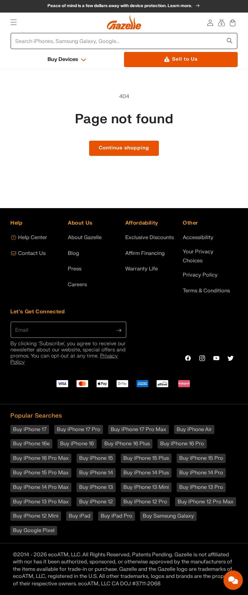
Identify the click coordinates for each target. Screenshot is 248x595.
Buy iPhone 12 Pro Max (205, 502)
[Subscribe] (119, 329)
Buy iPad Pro (116, 516)
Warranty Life (141, 269)
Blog (73, 253)
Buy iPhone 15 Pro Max (41, 472)
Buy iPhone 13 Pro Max (41, 502)
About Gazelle (85, 237)
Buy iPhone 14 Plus (146, 472)
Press (74, 269)
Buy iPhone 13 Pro (201, 487)
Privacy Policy (200, 275)
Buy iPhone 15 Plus (146, 458)
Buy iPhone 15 (96, 458)
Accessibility (198, 237)
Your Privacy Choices (198, 256)
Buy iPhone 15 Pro (201, 458)
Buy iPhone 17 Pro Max (138, 429)
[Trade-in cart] (221, 22)
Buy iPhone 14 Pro (201, 472)
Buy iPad (79, 516)
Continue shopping (124, 148)
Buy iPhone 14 (96, 472)
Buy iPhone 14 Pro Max (41, 487)
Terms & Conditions (206, 290)
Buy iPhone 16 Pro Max (41, 458)
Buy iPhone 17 (29, 429)
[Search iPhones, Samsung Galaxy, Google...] (230, 40)
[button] (13, 22)
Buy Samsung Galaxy (168, 516)
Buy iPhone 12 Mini (35, 516)
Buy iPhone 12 (96, 502)
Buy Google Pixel (34, 530)
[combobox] (124, 41)
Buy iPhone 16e (31, 443)
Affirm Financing (145, 253)
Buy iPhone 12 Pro (145, 502)
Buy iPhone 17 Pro (78, 429)
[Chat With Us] (233, 580)
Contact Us (32, 253)
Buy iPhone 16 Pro (182, 443)
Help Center (32, 237)
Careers (77, 284)
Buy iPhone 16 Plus (127, 443)
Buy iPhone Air (194, 429)
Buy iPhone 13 (96, 487)
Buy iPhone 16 (77, 443)
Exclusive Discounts (149, 237)
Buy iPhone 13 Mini (146, 487)
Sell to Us (185, 59)
